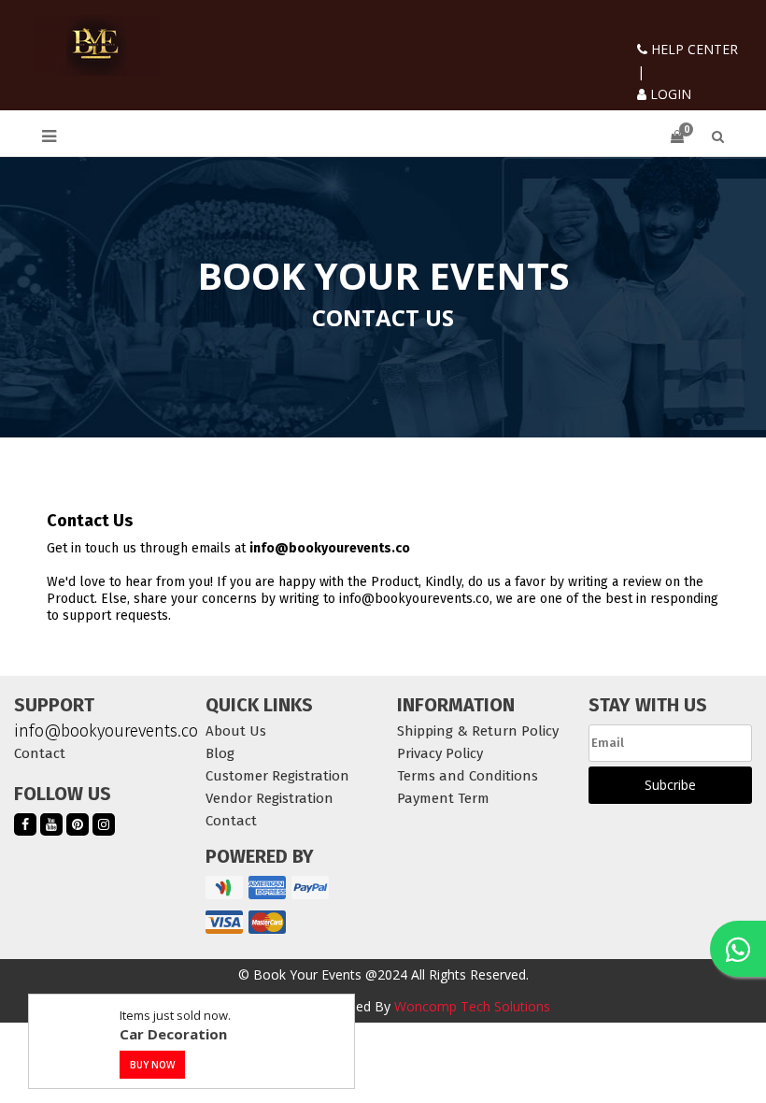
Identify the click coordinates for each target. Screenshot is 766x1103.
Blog (220, 753)
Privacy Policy (440, 753)
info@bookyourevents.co (95, 731)
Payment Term (443, 798)
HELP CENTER (692, 49)
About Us (236, 731)
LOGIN (668, 94)
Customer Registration (277, 775)
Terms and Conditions (467, 775)
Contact (39, 753)
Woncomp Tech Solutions (472, 1006)
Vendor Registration (269, 798)
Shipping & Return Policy (478, 731)
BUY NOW (152, 1064)
